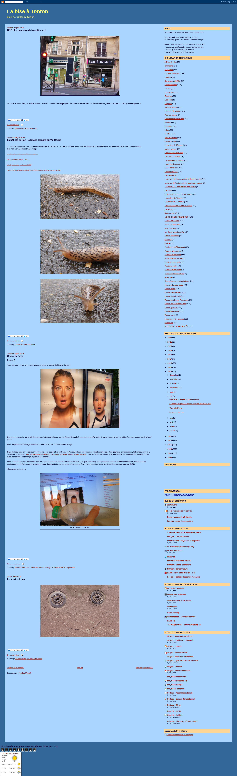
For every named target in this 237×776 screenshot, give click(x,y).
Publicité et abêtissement (175, 247)
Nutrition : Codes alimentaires (179, 565)
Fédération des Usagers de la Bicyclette (183, 540)
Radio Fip (171, 621)
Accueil (80, 668)
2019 (169, 350)
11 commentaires (13, 564)
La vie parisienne (171, 168)
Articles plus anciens (144, 668)
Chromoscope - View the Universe (181, 617)
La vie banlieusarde (34, 659)
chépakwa (169, 70)
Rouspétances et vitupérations (63, 568)
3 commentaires (13, 125)
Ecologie (48, 568)
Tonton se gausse (172, 311)
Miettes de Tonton (172, 221)
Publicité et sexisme (173, 255)
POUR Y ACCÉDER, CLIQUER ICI (179, 495)
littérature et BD (171, 213)
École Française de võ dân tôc (179, 511)
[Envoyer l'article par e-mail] (22, 125)
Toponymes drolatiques (174, 319)
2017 (169, 359)
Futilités (168, 122)
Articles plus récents (15, 668)
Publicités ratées (171, 266)
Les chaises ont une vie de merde (178, 194)
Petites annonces (172, 236)
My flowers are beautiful (174, 232)
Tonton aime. (170, 289)
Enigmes (168, 104)
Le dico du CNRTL (175, 551)
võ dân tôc (169, 323)
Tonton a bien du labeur (174, 285)
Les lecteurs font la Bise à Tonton (178, 206)
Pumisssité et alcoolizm (174, 273)
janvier (173, 430)
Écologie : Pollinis (174, 715)
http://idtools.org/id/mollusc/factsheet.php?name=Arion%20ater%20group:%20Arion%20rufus (33, 170)
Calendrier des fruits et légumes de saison (184, 532)
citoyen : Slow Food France (178, 670)
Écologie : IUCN (174, 711)
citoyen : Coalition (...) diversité (180, 640)
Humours (33, 128)
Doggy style (169, 92)
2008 (169, 457)
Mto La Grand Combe (10, 753)
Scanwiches (172, 607)
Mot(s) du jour (170, 228)
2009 (169, 453)
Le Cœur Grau (170, 175)
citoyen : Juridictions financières (180, 656)
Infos (167, 130)
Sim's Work (172, 505)
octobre (173, 383)
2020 (169, 346)
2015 (169, 367)
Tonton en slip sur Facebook (176, 300)
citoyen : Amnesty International (179, 636)
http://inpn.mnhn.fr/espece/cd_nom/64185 (19, 164)
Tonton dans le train (173, 296)
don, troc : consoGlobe (176, 677)
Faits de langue (171, 107)
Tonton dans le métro (173, 292)
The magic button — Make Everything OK (184, 625)
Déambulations (21, 659)
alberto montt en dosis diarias (179, 600)
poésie (167, 243)
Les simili (168, 209)
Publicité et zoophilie (173, 262)
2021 (169, 342)
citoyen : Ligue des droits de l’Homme (182, 660)
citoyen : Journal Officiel (177, 652)
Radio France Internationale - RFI (181, 573)
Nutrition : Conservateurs (177, 569)
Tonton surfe (170, 315)
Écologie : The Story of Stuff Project (182, 721)
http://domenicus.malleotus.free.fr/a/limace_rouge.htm (22, 154)
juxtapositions (170, 141)
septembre (174, 388)
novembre (174, 379)
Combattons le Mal (22, 128)
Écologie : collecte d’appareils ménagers (183, 577)
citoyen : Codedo (174, 646)
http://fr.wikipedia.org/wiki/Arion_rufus (17, 159)
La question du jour (172, 156)
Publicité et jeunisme (173, 251)
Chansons (169, 66)
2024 (169, 338)
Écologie (168, 100)
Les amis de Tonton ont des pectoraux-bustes (183, 183)
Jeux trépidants (171, 138)
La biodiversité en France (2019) (180, 546)
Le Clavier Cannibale (175, 588)
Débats (167, 88)
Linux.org (171, 557)
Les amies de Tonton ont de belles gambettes (183, 179)
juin (171, 396)
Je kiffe (167, 134)
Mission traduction (172, 224)
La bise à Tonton (27, 11)
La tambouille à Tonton (174, 160)
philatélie (168, 240)
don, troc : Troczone (175, 689)
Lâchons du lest (171, 172)
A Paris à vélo (170, 62)
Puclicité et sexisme (173, 270)
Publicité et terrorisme (173, 258)
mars (172, 426)
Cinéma (168, 77)
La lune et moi (170, 149)
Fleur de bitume (171, 115)
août (172, 392)
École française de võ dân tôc (179, 517)
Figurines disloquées (173, 111)
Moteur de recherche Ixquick (178, 561)
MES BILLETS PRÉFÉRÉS (176, 217)
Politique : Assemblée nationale (180, 693)
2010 (169, 449)
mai (171, 418)
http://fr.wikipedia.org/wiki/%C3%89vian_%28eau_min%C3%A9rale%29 (56, 454)
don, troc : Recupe (174, 685)
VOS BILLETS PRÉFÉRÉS (176, 326)
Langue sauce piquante (176, 594)
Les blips (168, 190)
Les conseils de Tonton (174, 202)
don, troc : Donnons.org (177, 681)
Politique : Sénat (173, 705)
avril (172, 422)
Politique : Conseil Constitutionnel (181, 699)
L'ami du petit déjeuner (174, 145)
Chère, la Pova (15, 356)
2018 (169, 355)
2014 (169, 372)
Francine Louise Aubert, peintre (180, 521)
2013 (169, 436)
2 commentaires (13, 341)
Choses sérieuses (22, 568)
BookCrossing (173, 613)
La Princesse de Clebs (174, 153)
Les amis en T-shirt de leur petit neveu (180, 187)
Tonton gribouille (171, 307)
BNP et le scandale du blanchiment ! (26, 30)
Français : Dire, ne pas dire (178, 536)
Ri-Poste (168, 277)
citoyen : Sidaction (174, 667)
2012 (169, 440)
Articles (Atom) (25, 673)
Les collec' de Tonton (173, 198)
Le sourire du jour (16, 579)
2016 (169, 363)
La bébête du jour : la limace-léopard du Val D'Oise (34, 140)
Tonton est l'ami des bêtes (25, 345)
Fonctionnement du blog (174, 119)
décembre (174, 375)
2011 (169, 445)
